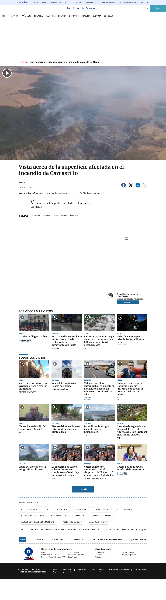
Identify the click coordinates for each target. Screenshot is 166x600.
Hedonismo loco (59, 515)
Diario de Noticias (74, 552)
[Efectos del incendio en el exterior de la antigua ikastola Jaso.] (66, 412)
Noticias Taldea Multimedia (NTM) (53, 557)
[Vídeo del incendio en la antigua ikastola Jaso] (34, 452)
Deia (43, 552)
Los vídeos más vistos (36, 311)
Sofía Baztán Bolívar (59, 389)
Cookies (92, 569)
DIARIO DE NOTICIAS (27, 392)
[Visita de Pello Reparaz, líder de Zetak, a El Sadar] (132, 322)
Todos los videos (32, 357)
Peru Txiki (80, 515)
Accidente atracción (57, 509)
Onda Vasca (72, 557)
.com (22, 539)
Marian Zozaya (25, 340)
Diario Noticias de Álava (50, 555)
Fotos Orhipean (124, 509)
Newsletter (79, 539)
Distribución (99, 552)
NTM (53, 479)
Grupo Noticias (60, 215)
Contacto (39, 539)
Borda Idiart (81, 509)
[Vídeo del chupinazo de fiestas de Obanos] (66, 369)
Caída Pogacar (102, 509)
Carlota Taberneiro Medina (95, 479)
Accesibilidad (113, 569)
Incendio (46, 215)
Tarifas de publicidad (102, 557)
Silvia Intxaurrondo (102, 515)
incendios (74, 215)
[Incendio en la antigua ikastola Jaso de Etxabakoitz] (99, 412)
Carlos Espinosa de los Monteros (38, 522)
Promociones (58, 539)
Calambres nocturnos (32, 515)
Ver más (83, 489)
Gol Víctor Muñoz (30, 509)
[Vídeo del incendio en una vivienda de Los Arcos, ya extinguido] (34, 369)
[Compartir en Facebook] (123, 186)
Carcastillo (35, 215)
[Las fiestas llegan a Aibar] (34, 322)
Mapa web (98, 555)
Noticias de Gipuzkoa (76, 555)
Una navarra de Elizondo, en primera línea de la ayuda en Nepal (65, 62)
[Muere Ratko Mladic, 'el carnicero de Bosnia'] (34, 412)
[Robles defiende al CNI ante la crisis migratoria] (132, 452)
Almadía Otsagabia (98, 522)
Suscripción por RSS (129, 555)
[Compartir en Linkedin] (138, 186)
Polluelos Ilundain (72, 522)
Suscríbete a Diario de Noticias (107, 539)
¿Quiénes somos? (139, 539)
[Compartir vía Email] (145, 186)
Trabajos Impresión (129, 552)
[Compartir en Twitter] (130, 186)
